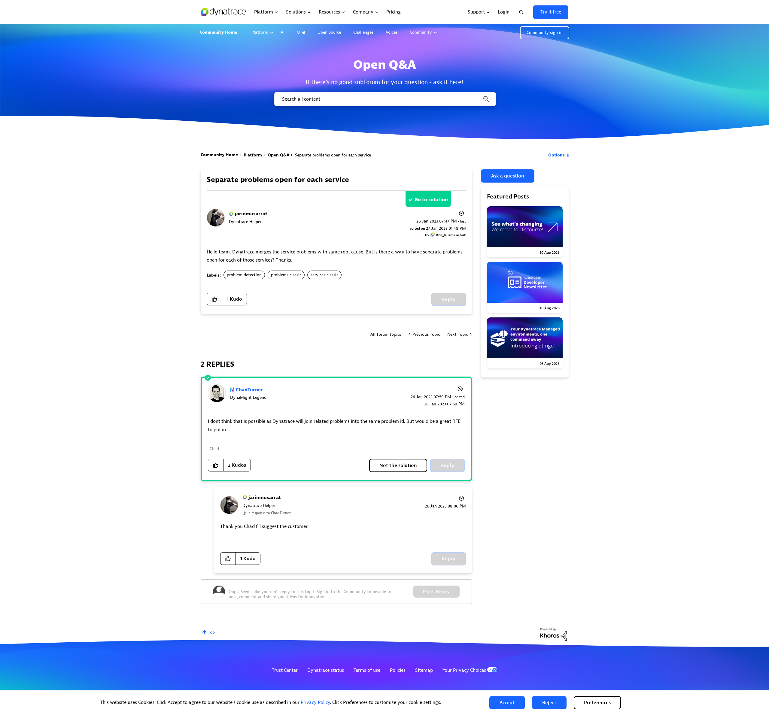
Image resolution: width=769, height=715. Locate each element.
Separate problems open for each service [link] (333, 155)
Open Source (329, 32)
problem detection (244, 274)
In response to (269, 512)
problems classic (286, 274)
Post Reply (436, 592)
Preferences (597, 703)
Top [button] (211, 632)
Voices (391, 32)
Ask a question (507, 176)
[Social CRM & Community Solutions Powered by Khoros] (553, 634)
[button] (507, 702)
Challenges (363, 32)
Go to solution (431, 200)
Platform (259, 32)
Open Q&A (278, 155)
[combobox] (384, 99)
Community (421, 32)
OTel (301, 32)
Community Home (218, 32)
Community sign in (545, 32)
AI (282, 32)
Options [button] (556, 155)
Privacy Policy (315, 702)
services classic (324, 274)
